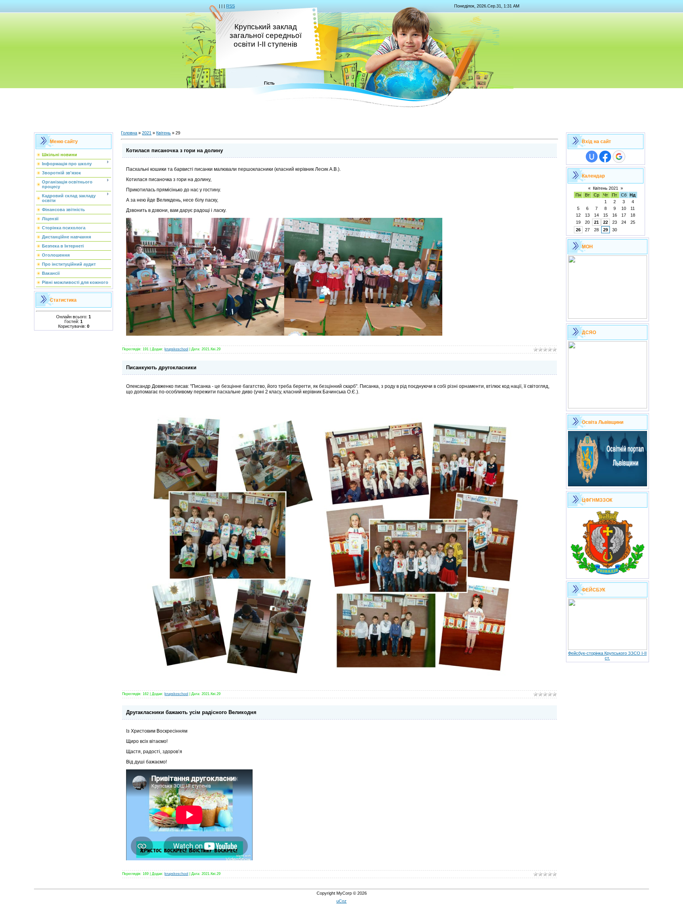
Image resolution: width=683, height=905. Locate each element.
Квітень (163, 132)
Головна (129, 132)
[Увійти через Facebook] (605, 156)
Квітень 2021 (605, 188)
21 (596, 222)
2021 (146, 132)
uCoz (341, 901)
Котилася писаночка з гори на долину (174, 150)
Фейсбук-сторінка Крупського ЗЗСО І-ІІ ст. (607, 655)
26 (578, 229)
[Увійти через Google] (619, 156)
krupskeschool (176, 349)
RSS (230, 6)
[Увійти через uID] (592, 156)
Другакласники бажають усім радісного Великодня (191, 712)
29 (605, 229)
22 (605, 222)
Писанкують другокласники (161, 367)
